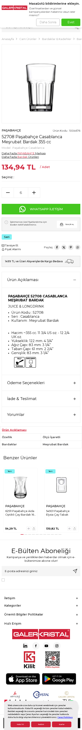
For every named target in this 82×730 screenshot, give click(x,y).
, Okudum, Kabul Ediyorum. (41, 579)
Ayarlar (61, 724)
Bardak (22, 157)
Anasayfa (8, 39)
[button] (22, 534)
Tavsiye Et (11, 245)
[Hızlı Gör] (28, 528)
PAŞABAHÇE (11, 130)
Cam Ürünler (28, 39)
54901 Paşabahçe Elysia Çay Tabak (58, 512)
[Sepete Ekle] (34, 528)
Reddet (41, 724)
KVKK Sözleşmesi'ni (21, 579)
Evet (70, 22)
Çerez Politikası (65, 717)
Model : (23, 147)
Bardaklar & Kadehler (56, 39)
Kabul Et (20, 724)
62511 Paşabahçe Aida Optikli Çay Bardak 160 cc (20, 513)
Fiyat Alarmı (12, 249)
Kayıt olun (75, 571)
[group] (41, 83)
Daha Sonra (48, 22)
